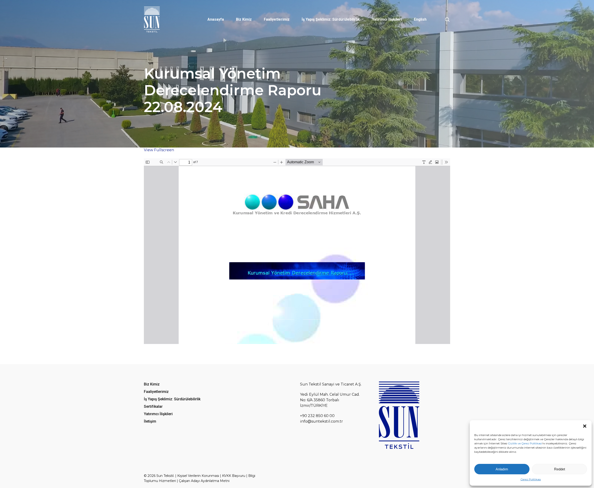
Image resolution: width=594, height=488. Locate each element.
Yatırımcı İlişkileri (158, 414)
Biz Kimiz (152, 384)
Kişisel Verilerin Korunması (198, 476)
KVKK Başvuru (233, 476)
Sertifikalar (153, 406)
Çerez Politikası (530, 479)
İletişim (150, 421)
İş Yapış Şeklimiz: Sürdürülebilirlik (172, 399)
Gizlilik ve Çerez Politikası (525, 443)
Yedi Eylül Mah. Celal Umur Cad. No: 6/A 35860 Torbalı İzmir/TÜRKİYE (330, 400)
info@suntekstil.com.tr (321, 421)
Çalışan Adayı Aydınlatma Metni (204, 481)
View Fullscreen (159, 150)
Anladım (502, 469)
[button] (584, 426)
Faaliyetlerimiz (156, 391)
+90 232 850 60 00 (317, 416)
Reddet (559, 469)
